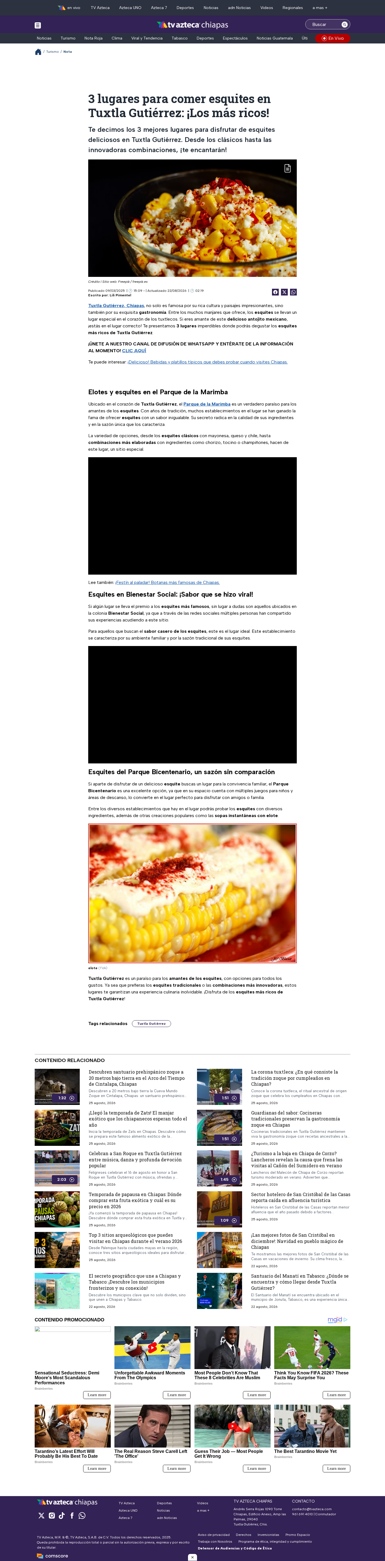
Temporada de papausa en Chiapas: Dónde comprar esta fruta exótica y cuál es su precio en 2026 (135, 1200)
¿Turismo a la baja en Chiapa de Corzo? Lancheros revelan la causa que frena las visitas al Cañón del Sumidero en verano (296, 1160)
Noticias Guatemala (275, 38)
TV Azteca (100, 7)
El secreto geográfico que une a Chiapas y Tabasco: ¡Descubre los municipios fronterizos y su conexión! (135, 1282)
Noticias (211, 7)
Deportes (185, 7)
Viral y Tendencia (147, 38)
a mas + (320, 7)
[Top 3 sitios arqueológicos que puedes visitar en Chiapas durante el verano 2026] (57, 1250)
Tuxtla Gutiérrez (151, 1024)
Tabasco (180, 38)
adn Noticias (239, 7)
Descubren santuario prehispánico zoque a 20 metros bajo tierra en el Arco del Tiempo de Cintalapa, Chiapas (137, 1078)
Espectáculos (235, 38)
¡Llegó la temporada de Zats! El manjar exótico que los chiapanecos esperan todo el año (138, 1119)
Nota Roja (94, 38)
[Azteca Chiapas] (192, 25)
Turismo (68, 38)
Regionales (293, 7)
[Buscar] (345, 24)
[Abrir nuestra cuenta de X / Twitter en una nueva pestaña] (41, 1515)
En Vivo (336, 38)
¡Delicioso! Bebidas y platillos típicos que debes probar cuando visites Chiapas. (208, 362)
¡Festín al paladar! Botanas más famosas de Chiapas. (167, 582)
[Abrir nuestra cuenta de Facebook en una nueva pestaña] (71, 1515)
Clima (117, 38)
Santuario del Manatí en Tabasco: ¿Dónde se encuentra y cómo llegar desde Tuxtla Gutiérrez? (300, 1282)
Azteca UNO (130, 7)
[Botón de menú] (38, 25)
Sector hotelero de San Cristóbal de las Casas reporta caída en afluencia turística (300, 1197)
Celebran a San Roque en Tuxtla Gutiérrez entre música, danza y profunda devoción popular (135, 1160)
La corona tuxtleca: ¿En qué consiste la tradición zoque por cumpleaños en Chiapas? (294, 1078)
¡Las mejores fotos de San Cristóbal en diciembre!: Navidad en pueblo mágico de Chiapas (297, 1241)
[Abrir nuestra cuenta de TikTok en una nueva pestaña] (61, 1515)
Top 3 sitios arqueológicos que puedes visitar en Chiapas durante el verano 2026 (135, 1238)
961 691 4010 (302, 1514)
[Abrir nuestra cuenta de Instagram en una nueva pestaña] (51, 1515)
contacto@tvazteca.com (312, 1509)
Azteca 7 (159, 7)
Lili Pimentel (120, 295)
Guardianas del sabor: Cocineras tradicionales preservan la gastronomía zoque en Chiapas (295, 1119)
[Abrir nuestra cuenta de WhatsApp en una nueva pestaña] (82, 1515)
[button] (192, 1557)
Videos (266, 7)
